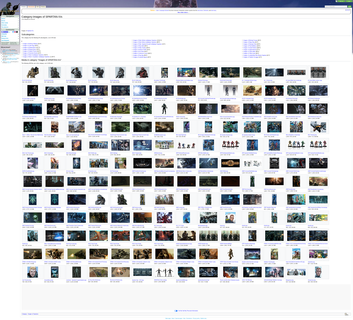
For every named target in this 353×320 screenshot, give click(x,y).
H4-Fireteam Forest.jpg (291, 98)
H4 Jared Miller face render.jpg (293, 80)
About (173, 318)
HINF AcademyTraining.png (139, 171)
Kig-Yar (8, 62)
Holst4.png (288, 225)
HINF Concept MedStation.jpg (249, 171)
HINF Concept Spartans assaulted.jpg (97, 189)
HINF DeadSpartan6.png (226, 189)
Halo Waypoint (5, 40)
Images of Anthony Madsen (30, 43)
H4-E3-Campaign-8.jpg (248, 98)
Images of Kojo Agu (138, 55)
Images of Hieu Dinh (138, 46)
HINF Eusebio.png (290, 189)
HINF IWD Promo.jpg (159, 207)
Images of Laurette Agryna (140, 57)
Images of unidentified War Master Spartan (254, 55)
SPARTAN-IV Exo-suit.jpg (160, 280)
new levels (200, 10)
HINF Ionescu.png (136, 207)
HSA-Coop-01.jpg (92, 243)
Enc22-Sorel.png (92, 80)
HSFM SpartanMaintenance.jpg (184, 243)
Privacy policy (196, 318)
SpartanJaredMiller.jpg (181, 280)
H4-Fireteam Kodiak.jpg (314, 98)
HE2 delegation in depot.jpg (293, 135)
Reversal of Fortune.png (116, 280)
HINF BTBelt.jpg (224, 171)
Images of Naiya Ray (249, 42)
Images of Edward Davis (29, 49)
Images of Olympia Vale (249, 44)
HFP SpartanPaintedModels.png (316, 153)
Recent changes (5, 42)
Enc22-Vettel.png (136, 80)
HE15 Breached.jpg (71, 153)
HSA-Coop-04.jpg (158, 243)
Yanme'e (7, 49)
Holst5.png (310, 225)
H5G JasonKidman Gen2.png (293, 116)
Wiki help (3, 36)
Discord (6, 31)
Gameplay (4, 25)
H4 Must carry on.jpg (49, 98)
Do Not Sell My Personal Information (188, 310)
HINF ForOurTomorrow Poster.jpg (52, 207)
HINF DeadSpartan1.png (116, 189)
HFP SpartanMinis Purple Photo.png (273, 153)
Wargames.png (290, 280)
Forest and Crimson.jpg (226, 80)
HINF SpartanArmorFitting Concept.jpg (317, 207)
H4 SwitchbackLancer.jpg (160, 98)
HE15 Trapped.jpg (136, 153)
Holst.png (222, 225)
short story (213, 10)
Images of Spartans (33, 314)
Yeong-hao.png (312, 280)
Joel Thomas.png (26, 280)
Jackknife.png (311, 262)
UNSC (11, 58)
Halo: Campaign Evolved (162, 10)
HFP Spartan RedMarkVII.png (249, 153)
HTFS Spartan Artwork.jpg (248, 243)
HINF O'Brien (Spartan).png (205, 207)
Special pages (5, 43)
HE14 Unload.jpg (48, 153)
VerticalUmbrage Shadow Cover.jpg (273, 280)
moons (8, 50)
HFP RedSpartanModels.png (227, 153)
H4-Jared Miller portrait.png (51, 116)
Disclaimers (189, 318)
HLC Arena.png (158, 225)
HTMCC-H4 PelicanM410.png (73, 261)
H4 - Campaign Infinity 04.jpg (249, 80)
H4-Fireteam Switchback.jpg (29, 116)
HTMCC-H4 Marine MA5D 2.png (52, 261)
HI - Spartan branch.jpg (50, 171)
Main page (168, 318)
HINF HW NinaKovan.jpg (116, 207)
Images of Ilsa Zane (138, 51)
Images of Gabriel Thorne (30, 51)
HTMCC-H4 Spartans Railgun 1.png (185, 261)
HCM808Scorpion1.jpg (160, 135)
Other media (4, 23)
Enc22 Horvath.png (27, 80)
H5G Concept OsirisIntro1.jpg (227, 116)
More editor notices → (183, 12)
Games (3, 18)
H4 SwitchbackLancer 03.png (95, 98)
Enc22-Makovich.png (71, 80)
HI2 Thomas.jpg (114, 171)
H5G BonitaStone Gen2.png (205, 116)
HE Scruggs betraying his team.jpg (206, 135)
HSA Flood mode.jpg (71, 243)
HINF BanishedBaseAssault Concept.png (164, 171)
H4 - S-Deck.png (268, 80)
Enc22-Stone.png (114, 80)
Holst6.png (25, 243)
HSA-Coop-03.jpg (136, 243)
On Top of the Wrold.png (94, 280)
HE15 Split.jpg (113, 153)
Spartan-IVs (30, 30)
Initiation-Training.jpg (269, 262)
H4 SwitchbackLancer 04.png (117, 98)
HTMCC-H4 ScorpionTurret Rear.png (119, 261)
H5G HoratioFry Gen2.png (270, 116)
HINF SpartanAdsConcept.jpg (293, 207)
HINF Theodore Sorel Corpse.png (74, 225)
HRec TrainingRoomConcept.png (52, 243)
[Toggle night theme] (336, 1)
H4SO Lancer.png (180, 116)
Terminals (205, 10)
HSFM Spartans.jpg (203, 243)
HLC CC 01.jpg (180, 225)
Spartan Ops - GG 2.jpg (138, 280)
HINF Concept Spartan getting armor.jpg (54, 189)
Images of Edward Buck (29, 47)
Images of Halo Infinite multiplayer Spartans (145, 40)
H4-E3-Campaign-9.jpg (270, 98)
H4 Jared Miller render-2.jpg (315, 80)
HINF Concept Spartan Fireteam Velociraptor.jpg (32, 189)
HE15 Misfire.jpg (92, 153)
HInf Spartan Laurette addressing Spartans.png (252, 207)
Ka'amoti (13, 50)
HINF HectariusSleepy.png (72, 207)
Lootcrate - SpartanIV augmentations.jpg (76, 280)
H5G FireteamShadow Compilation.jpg (251, 116)
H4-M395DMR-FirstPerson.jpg (73, 116)
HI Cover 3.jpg (69, 171)
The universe (4, 27)
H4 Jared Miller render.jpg (28, 98)
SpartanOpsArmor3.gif (203, 280)
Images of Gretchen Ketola (30, 53)
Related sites (4, 38)
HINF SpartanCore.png (28, 225)
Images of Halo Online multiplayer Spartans (144, 42)
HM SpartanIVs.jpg (202, 225)
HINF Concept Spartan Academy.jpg (317, 171)
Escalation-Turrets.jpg (159, 80)
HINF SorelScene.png (225, 207)
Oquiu (3, 51)
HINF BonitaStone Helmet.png (205, 171)
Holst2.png (244, 225)
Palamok (4, 50)
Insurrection (16, 54)
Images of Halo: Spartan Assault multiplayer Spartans (147, 44)
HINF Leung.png (180, 207)
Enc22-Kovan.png (48, 80)
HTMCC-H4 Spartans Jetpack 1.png (141, 261)
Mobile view (203, 318)
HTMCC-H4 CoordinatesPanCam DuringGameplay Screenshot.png (318, 243)
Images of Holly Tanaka (139, 47)
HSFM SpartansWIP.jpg (226, 243)
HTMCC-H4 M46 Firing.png (29, 261)
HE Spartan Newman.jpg (226, 135)
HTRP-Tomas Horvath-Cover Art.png (229, 261)
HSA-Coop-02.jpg (114, 243)
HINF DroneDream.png (270, 189)
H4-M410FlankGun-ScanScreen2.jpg (97, 116)
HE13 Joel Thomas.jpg (28, 153)
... (18, 32)
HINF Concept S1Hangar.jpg (271, 171)
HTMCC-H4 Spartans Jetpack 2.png (163, 261)
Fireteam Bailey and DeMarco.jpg (184, 80)
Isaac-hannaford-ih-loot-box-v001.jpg (295, 261)
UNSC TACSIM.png (247, 280)
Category (24, 314)
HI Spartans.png (92, 171)
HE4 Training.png (312, 135)
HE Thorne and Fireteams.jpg (271, 135)
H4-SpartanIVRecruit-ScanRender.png (163, 116)
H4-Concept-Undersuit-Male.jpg (228, 98)
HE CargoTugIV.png (181, 135)
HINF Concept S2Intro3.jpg (292, 171)
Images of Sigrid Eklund (249, 49)
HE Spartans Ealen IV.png (248, 135)
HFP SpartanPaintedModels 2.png (294, 153)
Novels (3, 20)
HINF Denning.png (246, 189)
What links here (13, 43)
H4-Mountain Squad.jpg (116, 116)
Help (184, 318)
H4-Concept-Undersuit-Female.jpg (206, 98)
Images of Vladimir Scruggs (250, 57)
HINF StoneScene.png (49, 225)
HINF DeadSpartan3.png (160, 189)
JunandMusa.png (48, 280)
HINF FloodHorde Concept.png (315, 189)
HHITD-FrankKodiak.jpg (28, 171)
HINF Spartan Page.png (270, 207)
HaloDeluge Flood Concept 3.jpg (140, 135)
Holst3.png (266, 225)
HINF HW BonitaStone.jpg (94, 207)
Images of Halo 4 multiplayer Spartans (33, 55)
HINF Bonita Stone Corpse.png (183, 171)
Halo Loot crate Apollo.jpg (72, 135)
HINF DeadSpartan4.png (182, 189)
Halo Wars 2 (7, 61)
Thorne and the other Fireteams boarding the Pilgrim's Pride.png (230, 280)
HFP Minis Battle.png (203, 153)
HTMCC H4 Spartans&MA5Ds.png (272, 243)
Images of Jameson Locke (140, 53)
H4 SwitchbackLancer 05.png (139, 98)
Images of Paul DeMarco (250, 46)
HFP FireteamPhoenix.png (182, 153)
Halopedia (4, 34)
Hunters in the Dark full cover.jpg (250, 262)
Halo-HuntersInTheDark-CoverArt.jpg (97, 134)
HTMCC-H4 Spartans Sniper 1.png (206, 261)
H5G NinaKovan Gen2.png (314, 116)
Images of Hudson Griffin (140, 49)
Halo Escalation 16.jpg (50, 135)
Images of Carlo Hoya (29, 45)
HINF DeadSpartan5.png (204, 189)
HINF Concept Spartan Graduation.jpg (75, 189)
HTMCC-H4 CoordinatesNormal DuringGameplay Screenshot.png (296, 243)
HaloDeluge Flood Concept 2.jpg (118, 135)
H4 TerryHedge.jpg (181, 98)
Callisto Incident (10, 53)
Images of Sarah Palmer (249, 47)
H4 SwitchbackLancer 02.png (73, 98)
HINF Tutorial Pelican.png (94, 225)
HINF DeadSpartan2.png (138, 189)
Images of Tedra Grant (249, 53)
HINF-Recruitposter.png (138, 225)
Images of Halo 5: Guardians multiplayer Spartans (36, 56)
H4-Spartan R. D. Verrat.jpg (139, 116)
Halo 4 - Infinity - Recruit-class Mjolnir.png (32, 135)
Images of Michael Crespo (250, 40)
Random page (13, 42)
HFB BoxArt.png (158, 153)
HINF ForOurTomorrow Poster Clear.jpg (32, 207)
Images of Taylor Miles (249, 51)
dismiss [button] (347, 10)
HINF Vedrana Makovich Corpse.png (119, 225)
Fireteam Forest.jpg (203, 80)
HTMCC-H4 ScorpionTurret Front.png (97, 261)
